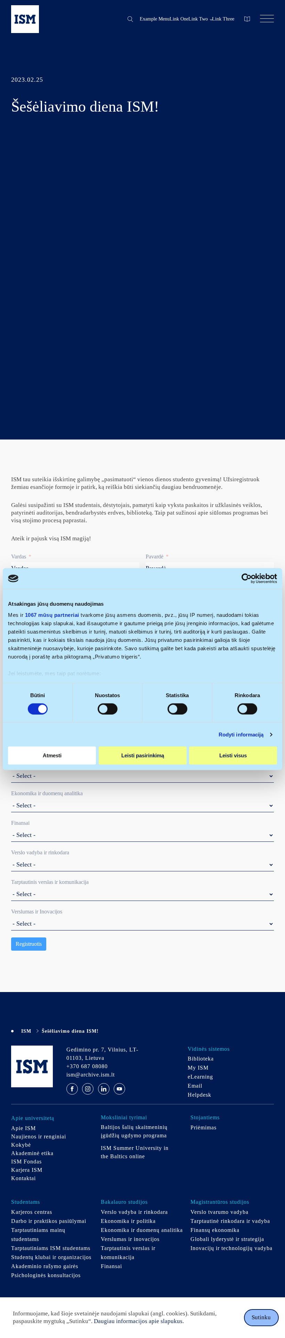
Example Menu (155, 19)
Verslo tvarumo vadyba (219, 1212)
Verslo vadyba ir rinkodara (40, 852)
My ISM (198, 1068)
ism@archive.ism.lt (90, 1075)
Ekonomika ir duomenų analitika (47, 793)
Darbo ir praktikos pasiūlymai (48, 1221)
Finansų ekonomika (214, 1230)
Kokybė (21, 1145)
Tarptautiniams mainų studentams (38, 1234)
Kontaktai (23, 1178)
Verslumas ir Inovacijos (36, 911)
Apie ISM (23, 1128)
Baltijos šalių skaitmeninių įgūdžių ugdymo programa (135, 1131)
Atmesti (52, 755)
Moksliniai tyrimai (124, 1117)
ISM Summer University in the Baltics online (135, 1152)
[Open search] (130, 19)
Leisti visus (233, 755)
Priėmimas (203, 1127)
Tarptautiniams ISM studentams (50, 1248)
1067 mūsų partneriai (52, 615)
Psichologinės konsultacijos (46, 1275)
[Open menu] (267, 19)
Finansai (20, 823)
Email (195, 1086)
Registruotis (29, 944)
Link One (179, 19)
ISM (26, 1031)
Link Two (198, 19)
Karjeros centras (31, 1212)
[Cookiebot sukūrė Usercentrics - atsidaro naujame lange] (246, 578)
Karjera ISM (26, 1170)
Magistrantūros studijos (219, 1202)
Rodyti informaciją (241, 734)
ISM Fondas (26, 1161)
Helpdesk (199, 1095)
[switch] (107, 709)
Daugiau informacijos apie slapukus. (138, 1321)
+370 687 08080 (87, 1066)
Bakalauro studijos (124, 1202)
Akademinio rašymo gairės (44, 1266)
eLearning (200, 1077)
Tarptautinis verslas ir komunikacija (50, 882)
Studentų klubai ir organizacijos (51, 1257)
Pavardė (154, 556)
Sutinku (261, 1317)
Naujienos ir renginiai (38, 1136)
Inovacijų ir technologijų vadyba (231, 1248)
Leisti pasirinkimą (142, 755)
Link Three (223, 19)
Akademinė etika (32, 1153)
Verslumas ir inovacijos (130, 1239)
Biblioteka (201, 1059)
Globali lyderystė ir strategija (227, 1239)
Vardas (18, 556)
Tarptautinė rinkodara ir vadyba (230, 1221)
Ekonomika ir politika (128, 1221)
